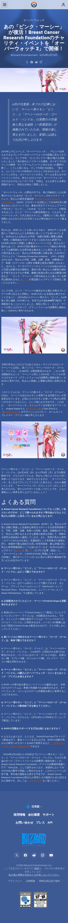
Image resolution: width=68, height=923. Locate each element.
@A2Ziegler (33, 408)
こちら (25, 279)
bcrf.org (19, 550)
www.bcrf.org (36, 780)
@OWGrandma (11, 412)
